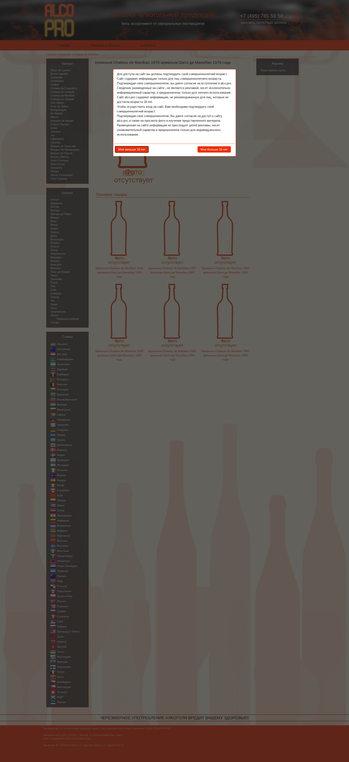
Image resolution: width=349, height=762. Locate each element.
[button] (131, 149)
